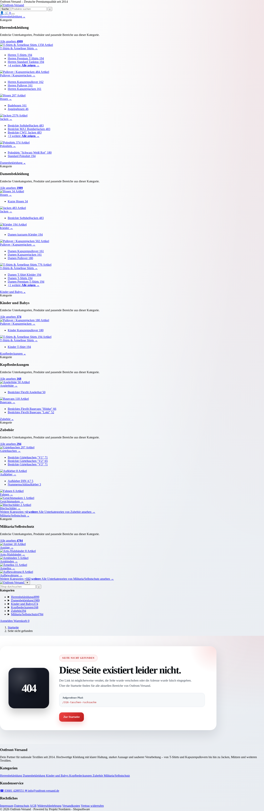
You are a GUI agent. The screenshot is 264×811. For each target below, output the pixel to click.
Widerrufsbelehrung (49, 805)
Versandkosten (71, 805)
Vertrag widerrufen (92, 805)
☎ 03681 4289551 (12, 790)
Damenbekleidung (34, 775)
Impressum (6, 805)
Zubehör (98, 775)
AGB (33, 805)
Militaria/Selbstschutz (117, 775)
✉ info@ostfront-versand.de (42, 790)
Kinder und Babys (57, 775)
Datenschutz (21, 805)
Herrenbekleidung (11, 775)
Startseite (13, 627)
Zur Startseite (71, 716)
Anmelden (7, 620)
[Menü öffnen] (13, 13)
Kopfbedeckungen (81, 775)
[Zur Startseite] (12, 5)
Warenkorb (21, 620)
